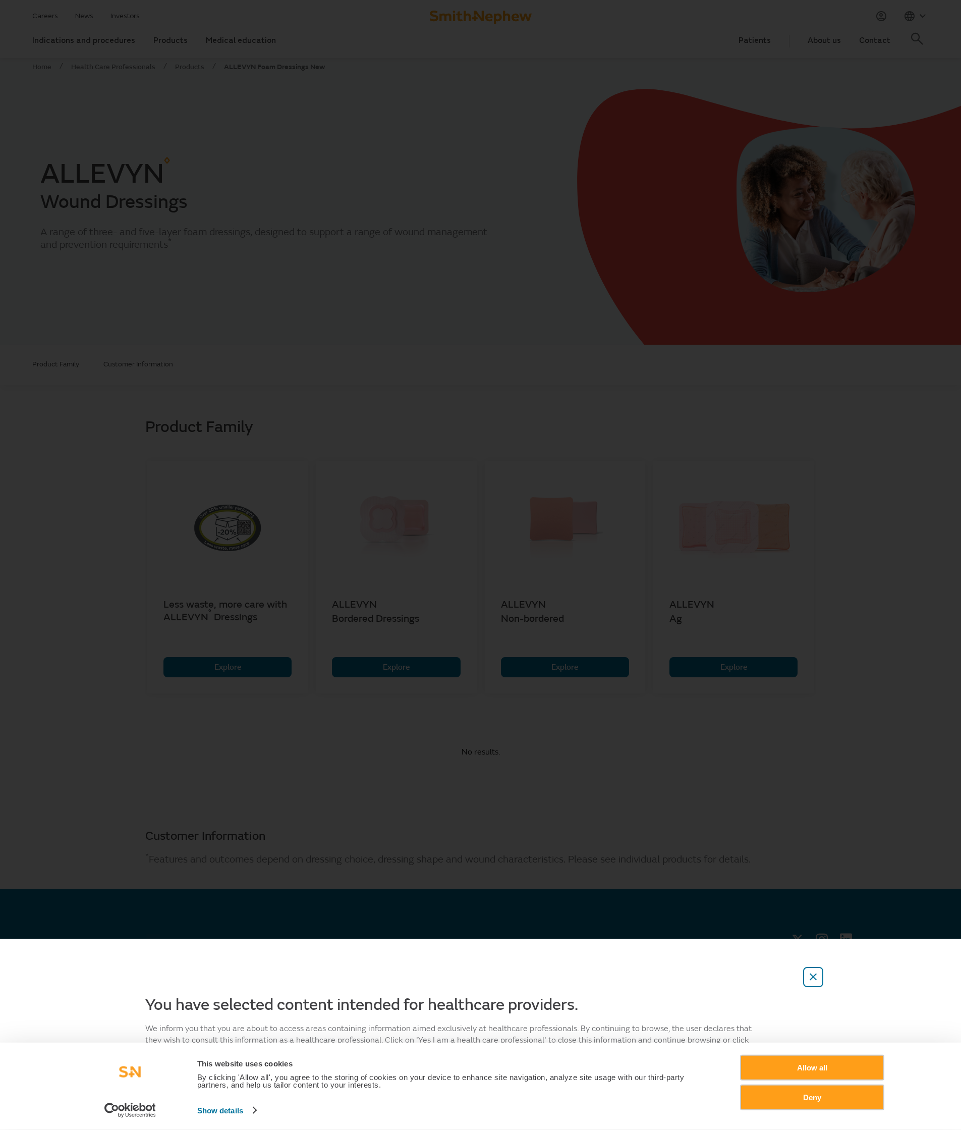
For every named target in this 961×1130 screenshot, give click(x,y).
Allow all (812, 1067)
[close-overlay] (813, 977)
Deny (812, 1097)
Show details (220, 1110)
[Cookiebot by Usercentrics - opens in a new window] (130, 1110)
